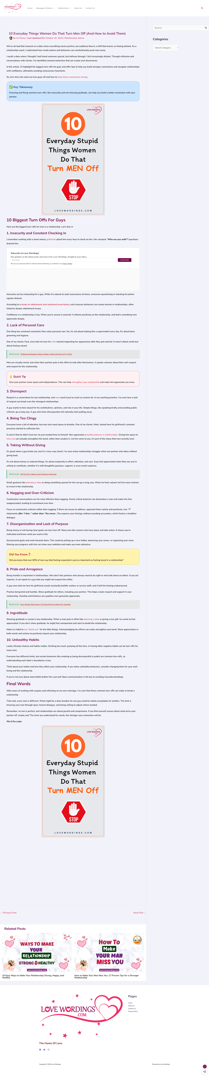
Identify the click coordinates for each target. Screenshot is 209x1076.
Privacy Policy (133, 1011)
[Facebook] (40, 1050)
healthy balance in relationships (102, 434)
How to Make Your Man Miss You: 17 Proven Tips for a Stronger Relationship (106, 976)
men (57, 397)
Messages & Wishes (44, 8)
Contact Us (90, 8)
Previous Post (8, 912)
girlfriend (50, 239)
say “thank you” (31, 629)
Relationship (63, 8)
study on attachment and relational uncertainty (45, 304)
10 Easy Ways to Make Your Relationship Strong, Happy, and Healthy (33, 976)
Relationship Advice (74, 38)
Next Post (139, 912)
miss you (11, 438)
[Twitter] (44, 1050)
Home (29, 8)
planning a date (33, 482)
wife (53, 341)
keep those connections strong (72, 77)
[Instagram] (48, 1050)
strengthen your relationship (85, 382)
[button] (202, 8)
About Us (78, 8)
